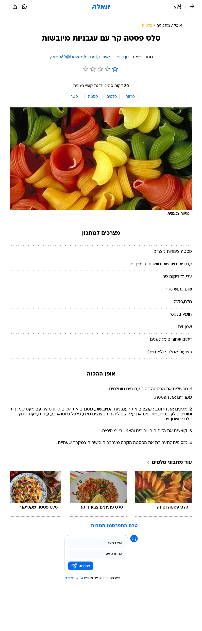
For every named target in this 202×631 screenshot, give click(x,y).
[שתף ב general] (14, 6)
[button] (177, 6)
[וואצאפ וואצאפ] (24, 6)
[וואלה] (101, 6)
